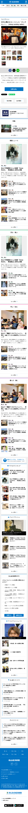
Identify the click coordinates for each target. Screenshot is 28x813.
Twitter (16, 764)
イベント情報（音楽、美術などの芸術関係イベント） (15, 590)
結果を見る (19, 615)
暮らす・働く (24, 5)
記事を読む (14, 89)
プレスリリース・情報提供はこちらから (10, 772)
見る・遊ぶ (13, 5)
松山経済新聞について (7, 769)
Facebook (12, 764)
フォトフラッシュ (5, 19)
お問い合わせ (5, 776)
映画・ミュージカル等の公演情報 (14, 605)
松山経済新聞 (14, 2)
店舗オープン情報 (10, 585)
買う (18, 5)
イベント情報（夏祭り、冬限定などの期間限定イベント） (15, 594)
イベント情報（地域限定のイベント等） (15, 602)
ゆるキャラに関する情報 (11, 608)
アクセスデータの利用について (8, 774)
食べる (8, 5)
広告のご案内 (5, 778)
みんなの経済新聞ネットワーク (14, 793)
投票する (9, 615)
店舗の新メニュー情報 (11, 587)
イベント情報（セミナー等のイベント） (15, 598)
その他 (6, 611)
